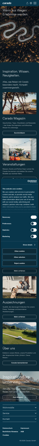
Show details (27, 245)
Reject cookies (19, 263)
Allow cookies (19, 251)
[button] (31, 3)
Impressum (25, 428)
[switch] (34, 223)
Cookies (6, 435)
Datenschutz (7, 428)
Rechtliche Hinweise (10, 431)
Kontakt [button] (6, 419)
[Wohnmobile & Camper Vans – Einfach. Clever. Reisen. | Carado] (7, 3)
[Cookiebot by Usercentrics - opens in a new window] (28, 181)
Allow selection (19, 257)
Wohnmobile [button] (8, 407)
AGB (22, 431)
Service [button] (6, 413)
